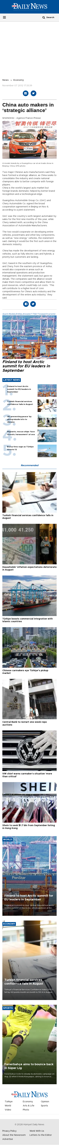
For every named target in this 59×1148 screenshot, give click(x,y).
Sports (44, 1106)
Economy (18, 80)
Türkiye (9, 1102)
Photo (26, 1110)
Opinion (45, 1102)
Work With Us (37, 1131)
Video (8, 1110)
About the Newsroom (14, 1135)
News (5, 80)
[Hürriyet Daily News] (29, 6)
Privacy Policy (9, 1131)
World (8, 1106)
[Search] (43, 17)
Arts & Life (28, 1106)
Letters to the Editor (41, 1135)
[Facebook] (25, 93)
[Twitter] (33, 93)
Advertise (7, 1139)
